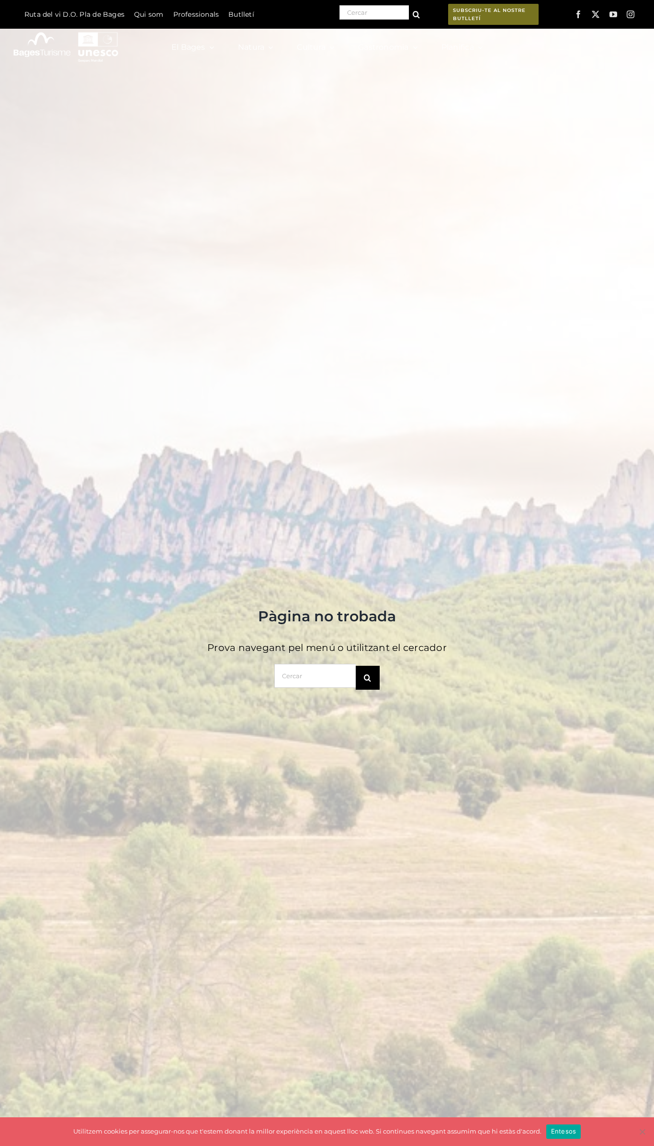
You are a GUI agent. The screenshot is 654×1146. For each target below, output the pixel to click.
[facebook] (578, 14)
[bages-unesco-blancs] (66, 30)
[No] (642, 1131)
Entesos (563, 1131)
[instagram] (630, 14)
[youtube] (613, 14)
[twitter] (595, 14)
